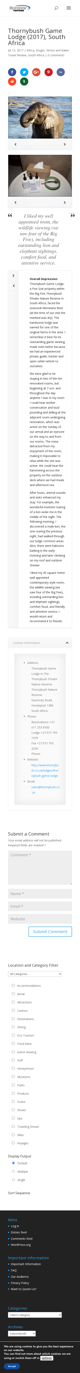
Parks (21, 1085)
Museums (23, 1077)
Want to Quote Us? (23, 1289)
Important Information (26, 1264)
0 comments (56, 55)
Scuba (21, 1102)
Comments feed (21, 1239)
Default (22, 1163)
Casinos (22, 1011)
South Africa (36, 55)
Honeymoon (25, 1068)
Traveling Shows (28, 1127)
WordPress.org (21, 1245)
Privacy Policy (20, 1283)
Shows (21, 1110)
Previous (17, 144)
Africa (30, 50)
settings (47, 1358)
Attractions (24, 1002)
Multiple (22, 1171)
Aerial (21, 994)
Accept (12, 1366)
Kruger (40, 50)
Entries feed (19, 1232)
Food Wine (24, 1044)
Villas (20, 1135)
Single (21, 1180)
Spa (19, 1118)
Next (63, 144)
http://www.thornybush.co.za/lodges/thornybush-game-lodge (45, 770)
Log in (15, 1226)
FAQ (14, 1270)
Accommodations (29, 986)
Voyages (23, 1143)
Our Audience (20, 1277)
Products (23, 1093)
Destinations (25, 1019)
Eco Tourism (25, 1035)
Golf (20, 1060)
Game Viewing (26, 1052)
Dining (21, 1027)
